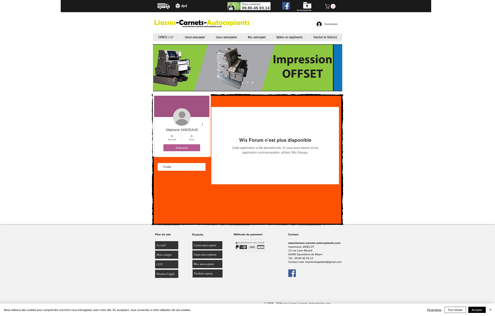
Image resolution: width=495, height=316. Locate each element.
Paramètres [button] (434, 310)
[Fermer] (490, 310)
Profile (167, 166)
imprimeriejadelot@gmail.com (323, 261)
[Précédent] (151, 68)
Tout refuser (455, 310)
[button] (331, 6)
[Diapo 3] (247, 82)
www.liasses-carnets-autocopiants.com (314, 242)
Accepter (477, 310)
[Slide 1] (242, 82)
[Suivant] (344, 68)
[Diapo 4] (252, 82)
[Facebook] (286, 5)
